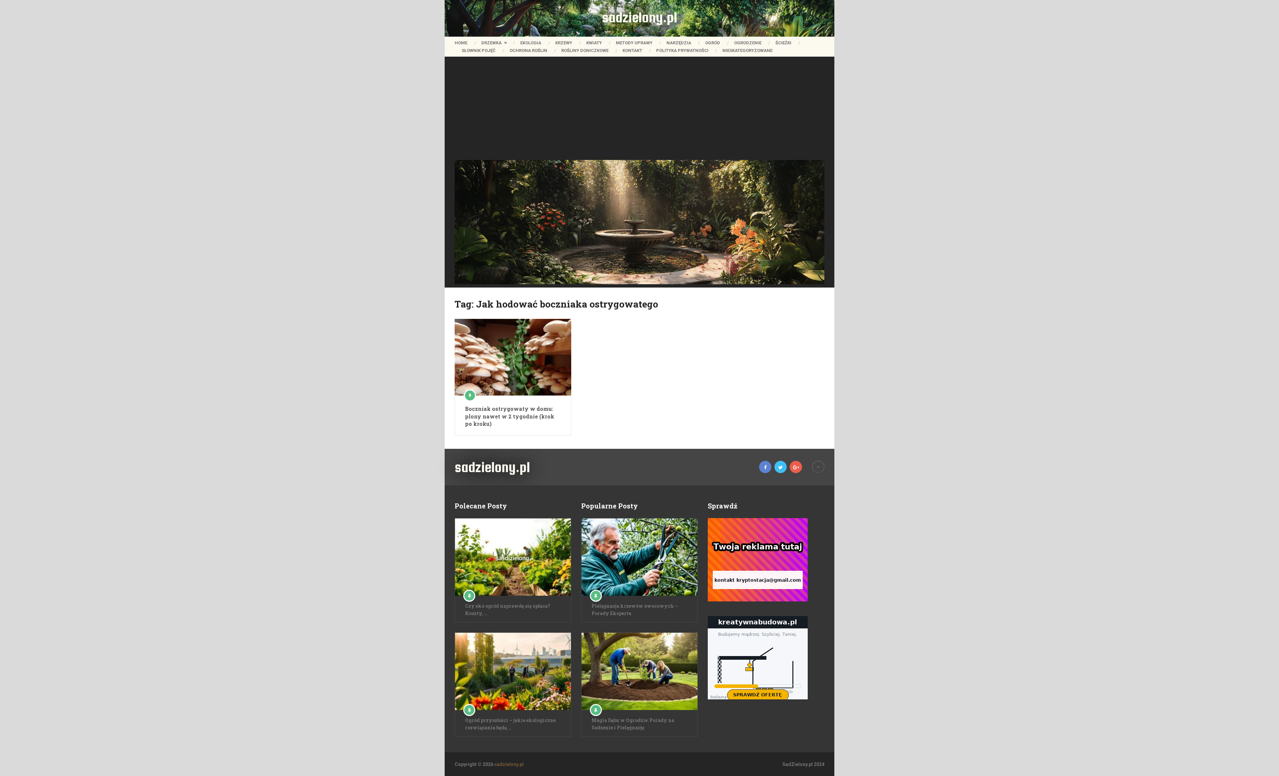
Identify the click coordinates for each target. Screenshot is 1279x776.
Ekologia (530, 42)
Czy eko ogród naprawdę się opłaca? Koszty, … (507, 609)
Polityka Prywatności (682, 50)
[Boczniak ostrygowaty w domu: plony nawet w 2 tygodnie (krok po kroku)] (513, 357)
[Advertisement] (639, 110)
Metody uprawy (634, 42)
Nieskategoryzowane (747, 50)
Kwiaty (594, 42)
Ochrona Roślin (528, 50)
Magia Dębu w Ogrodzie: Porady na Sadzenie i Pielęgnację (633, 724)
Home (461, 42)
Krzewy (563, 42)
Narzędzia (678, 42)
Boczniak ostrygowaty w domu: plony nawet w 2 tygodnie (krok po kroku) (509, 416)
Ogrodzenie (747, 42)
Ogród (712, 42)
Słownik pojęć (479, 50)
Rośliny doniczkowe (585, 50)
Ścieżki (783, 42)
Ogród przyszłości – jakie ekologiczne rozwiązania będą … (510, 724)
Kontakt (632, 50)
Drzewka (491, 42)
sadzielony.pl (639, 17)
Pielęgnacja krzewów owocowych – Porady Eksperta (635, 609)
